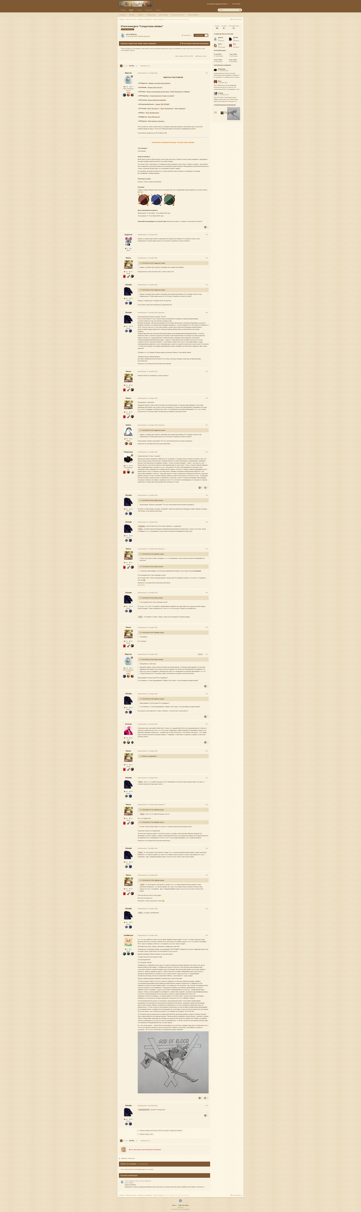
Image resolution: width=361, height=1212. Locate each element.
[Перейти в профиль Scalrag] (128, 730)
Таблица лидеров (193, 15)
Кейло (128, 425)
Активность (148, 10)
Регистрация (236, 4)
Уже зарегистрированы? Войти (217, 4)
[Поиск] (240, 9)
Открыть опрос (201, 56)
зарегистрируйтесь (196, 48)
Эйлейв (128, 285)
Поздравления (151, 15)
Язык (174, 1205)
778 (126, 738)
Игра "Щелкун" (180, 108)
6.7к (126, 465)
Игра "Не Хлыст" (153, 108)
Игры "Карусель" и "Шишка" (180, 91)
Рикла (128, 258)
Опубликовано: (147, 73)
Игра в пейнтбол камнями (157, 100)
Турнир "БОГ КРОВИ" (162, 104)
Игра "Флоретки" (154, 117)
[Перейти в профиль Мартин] (123, 35)
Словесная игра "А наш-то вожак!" (162, 96)
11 (127, 949)
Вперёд (131, 65)
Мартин (134, 34)
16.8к (126, 86)
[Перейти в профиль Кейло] (128, 431)
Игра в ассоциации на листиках (158, 91)
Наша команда (163, 15)
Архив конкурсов (144, 36)
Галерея (158, 10)
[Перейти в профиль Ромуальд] (128, 458)
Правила (140, 15)
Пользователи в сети (177, 15)
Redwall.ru (180, 1207)
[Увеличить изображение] (143, 199)
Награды (131, 15)
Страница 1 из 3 (144, 65)
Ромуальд (128, 452)
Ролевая (139, 10)
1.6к (126, 271)
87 (127, 248)
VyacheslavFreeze (144, 1109)
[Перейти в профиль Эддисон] (128, 241)
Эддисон (128, 235)
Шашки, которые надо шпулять (160, 83)
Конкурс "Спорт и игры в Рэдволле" (150, 181)
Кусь (234, 44)
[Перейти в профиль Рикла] (128, 264)
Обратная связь (183, 1205)
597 (126, 298)
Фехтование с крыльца (156, 121)
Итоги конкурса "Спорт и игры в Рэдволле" (138, 1181)
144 (127, 439)
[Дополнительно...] (207, 73)
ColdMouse (128, 935)
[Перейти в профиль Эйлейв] (128, 291)
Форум (131, 10)
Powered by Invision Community (180, 1209)
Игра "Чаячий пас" (167, 108)
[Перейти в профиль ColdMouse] (128, 942)
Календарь (122, 15)
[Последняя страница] (136, 66)
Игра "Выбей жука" (152, 113)
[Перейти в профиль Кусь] (230, 45)
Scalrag (128, 724)
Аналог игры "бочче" (155, 87)
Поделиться (187, 35)
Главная (123, 10)
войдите (184, 48)
